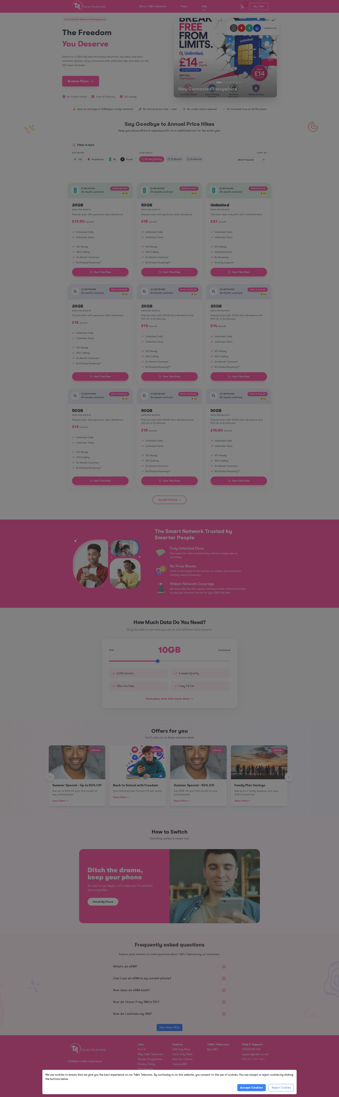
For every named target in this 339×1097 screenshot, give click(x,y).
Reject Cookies (281, 1087)
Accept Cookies (251, 1087)
